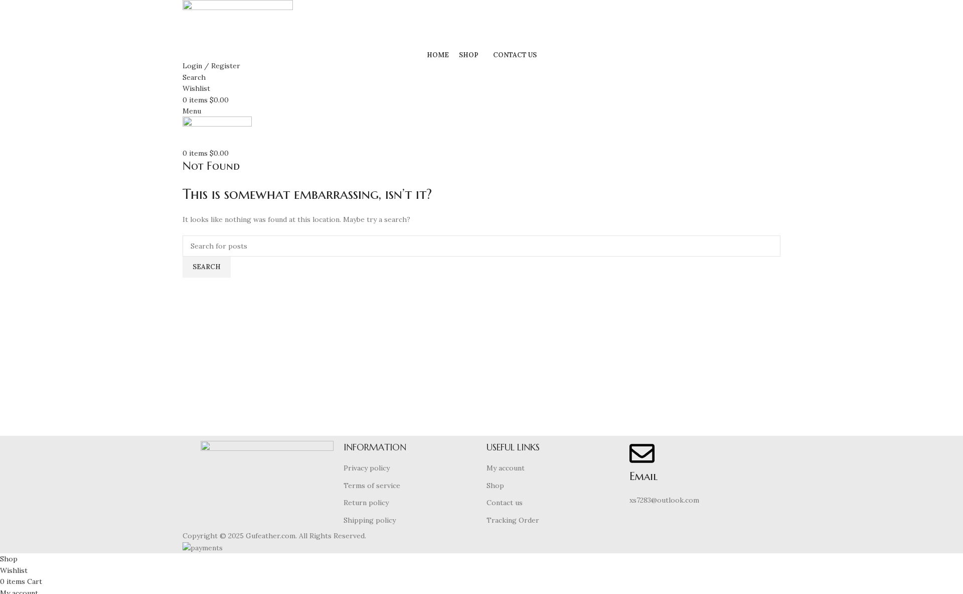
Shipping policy (370, 520)
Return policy (366, 502)
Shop (495, 485)
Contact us (505, 502)
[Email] (642, 453)
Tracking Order (513, 520)
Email (643, 476)
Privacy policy (367, 467)
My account (506, 467)
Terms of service (372, 485)
